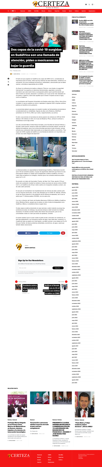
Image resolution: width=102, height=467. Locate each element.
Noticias (74, 136)
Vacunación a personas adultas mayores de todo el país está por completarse (39, 425)
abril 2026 (74, 198)
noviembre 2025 (76, 212)
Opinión (39, 462)
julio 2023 (74, 280)
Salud (73, 145)
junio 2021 (74, 351)
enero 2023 (75, 297)
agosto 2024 (75, 244)
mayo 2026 (75, 195)
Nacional (74, 134)
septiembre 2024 (76, 241)
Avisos (73, 97)
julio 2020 (74, 382)
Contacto (80, 457)
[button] (8, 11)
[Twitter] (89, 4)
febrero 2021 (75, 362)
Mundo (74, 131)
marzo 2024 (75, 258)
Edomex (74, 111)
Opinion (74, 139)
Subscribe (57, 268)
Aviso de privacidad (82, 455)
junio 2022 (74, 317)
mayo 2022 (75, 320)
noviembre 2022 (76, 303)
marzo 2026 (75, 201)
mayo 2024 (75, 252)
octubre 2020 (75, 374)
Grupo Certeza (30, 247)
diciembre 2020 (76, 368)
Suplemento (51, 462)
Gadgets (74, 119)
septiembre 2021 (76, 343)
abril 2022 (74, 323)
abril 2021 (74, 357)
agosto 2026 (75, 187)
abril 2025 (74, 232)
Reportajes (74, 142)
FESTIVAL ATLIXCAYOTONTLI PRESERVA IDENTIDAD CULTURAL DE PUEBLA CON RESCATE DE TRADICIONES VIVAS (86, 35)
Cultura (74, 102)
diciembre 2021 (76, 334)
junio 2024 (74, 249)
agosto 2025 (75, 221)
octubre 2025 (75, 215)
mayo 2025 (75, 229)
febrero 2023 (75, 295)
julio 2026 (74, 190)
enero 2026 (75, 207)
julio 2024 (74, 246)
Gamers (74, 122)
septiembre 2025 (76, 218)
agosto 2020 (75, 379)
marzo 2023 (75, 292)
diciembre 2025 (76, 210)
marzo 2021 (75, 360)
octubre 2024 (75, 238)
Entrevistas (75, 114)
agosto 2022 (75, 312)
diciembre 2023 (76, 266)
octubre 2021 (75, 340)
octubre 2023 (75, 272)
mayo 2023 (75, 286)
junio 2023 (74, 283)
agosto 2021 (75, 345)
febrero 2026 (75, 204)
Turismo (74, 148)
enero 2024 (75, 263)
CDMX (73, 100)
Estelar (73, 117)
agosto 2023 (75, 278)
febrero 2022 (75, 328)
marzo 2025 (75, 235)
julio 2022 (74, 314)
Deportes (74, 105)
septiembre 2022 (76, 309)
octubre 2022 (75, 306)
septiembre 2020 (76, 377)
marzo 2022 (75, 326)
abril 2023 (74, 289)
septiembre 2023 (76, 275)
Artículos (74, 94)
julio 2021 (74, 348)
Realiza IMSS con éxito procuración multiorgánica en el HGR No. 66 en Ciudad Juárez (86, 23)
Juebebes (74, 125)
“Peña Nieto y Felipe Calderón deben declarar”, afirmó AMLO (83, 424)
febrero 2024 (75, 261)
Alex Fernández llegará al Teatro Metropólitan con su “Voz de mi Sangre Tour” (82, 161)
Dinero (73, 108)
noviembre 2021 (76, 337)
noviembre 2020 (76, 371)
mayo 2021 (74, 354)
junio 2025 (74, 227)
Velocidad (74, 151)
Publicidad (80, 458)
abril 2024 (74, 255)
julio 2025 (74, 224)
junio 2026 (74, 193)
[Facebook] (86, 4)
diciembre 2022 (76, 300)
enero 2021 (75, 365)
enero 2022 (75, 331)
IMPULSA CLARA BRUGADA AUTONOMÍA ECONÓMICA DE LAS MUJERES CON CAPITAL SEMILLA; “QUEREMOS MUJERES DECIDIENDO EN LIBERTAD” (86, 65)
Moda (73, 128)
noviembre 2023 (76, 269)
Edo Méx (61, 454)
